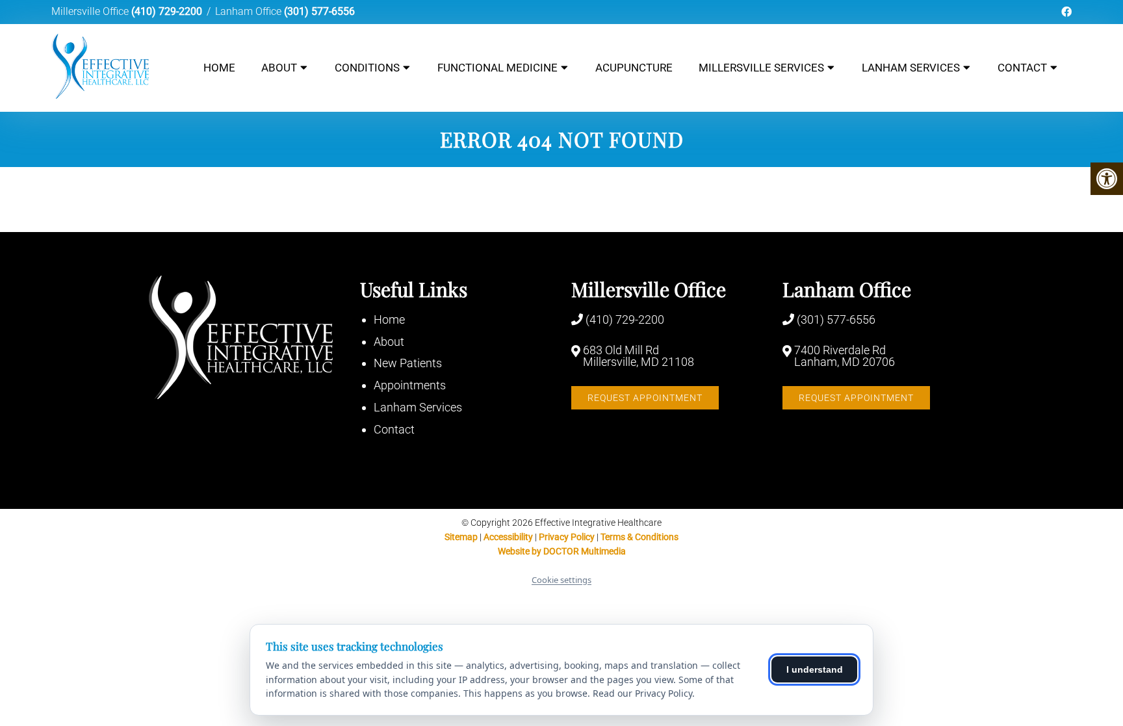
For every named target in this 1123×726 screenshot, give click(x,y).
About (279, 67)
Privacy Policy (568, 537)
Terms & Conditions (639, 537)
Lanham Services (911, 67)
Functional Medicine (497, 67)
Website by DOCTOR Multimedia (562, 551)
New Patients (408, 363)
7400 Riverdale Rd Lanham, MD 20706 (844, 356)
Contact (1022, 67)
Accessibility (508, 537)
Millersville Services (761, 67)
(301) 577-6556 (319, 11)
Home (219, 67)
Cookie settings (561, 580)
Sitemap (461, 537)
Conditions (367, 67)
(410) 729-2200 (166, 11)
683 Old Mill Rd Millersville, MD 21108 (638, 356)
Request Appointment (645, 398)
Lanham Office (249, 11)
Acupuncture (634, 67)
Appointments (410, 385)
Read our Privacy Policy (642, 693)
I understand (814, 669)
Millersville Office (91, 11)
